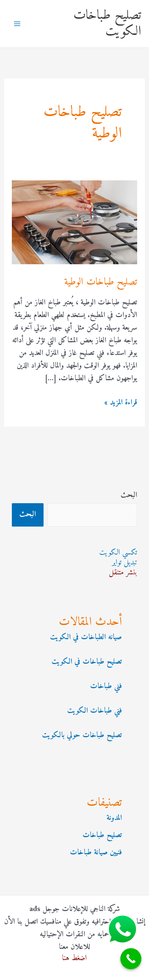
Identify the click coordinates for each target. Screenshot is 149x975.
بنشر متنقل (123, 572)
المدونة (114, 818)
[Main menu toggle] (17, 23)
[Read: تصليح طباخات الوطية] (74, 222)
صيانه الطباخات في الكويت (86, 637)
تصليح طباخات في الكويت (87, 662)
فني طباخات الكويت (94, 711)
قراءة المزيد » (120, 402)
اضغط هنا (74, 958)
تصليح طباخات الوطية (100, 282)
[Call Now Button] (130, 958)
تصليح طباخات (102, 835)
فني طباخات (106, 686)
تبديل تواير (124, 562)
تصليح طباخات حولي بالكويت (82, 735)
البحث (129, 495)
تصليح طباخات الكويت (107, 23)
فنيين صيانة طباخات (96, 852)
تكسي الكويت (118, 552)
